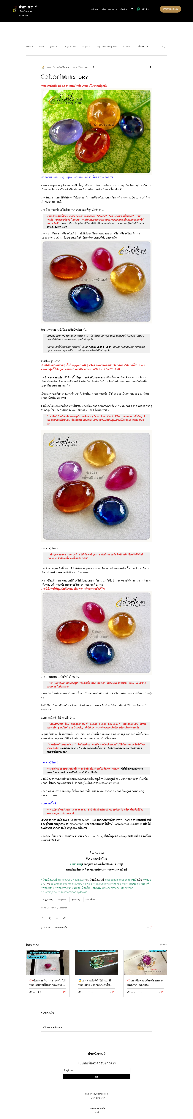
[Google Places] (132, 9)
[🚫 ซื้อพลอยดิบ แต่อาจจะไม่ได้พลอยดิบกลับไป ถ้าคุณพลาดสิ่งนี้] (47, 962)
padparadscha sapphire (106, 46)
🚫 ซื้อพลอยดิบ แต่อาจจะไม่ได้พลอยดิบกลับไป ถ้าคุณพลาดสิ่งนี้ (47, 983)
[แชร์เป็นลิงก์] (64, 918)
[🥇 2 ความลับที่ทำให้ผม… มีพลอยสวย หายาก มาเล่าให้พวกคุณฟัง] (96, 962)
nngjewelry (48, 899)
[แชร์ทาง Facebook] (42, 918)
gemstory (75, 899)
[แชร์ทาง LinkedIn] (56, 918)
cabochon (90, 899)
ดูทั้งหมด (163, 944)
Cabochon (127, 46)
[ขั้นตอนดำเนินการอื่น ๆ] (150, 67)
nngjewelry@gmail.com (97, 1093)
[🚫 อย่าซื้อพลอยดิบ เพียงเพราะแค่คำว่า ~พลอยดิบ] (145, 962)
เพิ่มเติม (141, 46)
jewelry (53, 46)
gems (41, 46)
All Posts (29, 46)
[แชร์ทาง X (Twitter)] (49, 918)
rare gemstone (69, 46)
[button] (163, 46)
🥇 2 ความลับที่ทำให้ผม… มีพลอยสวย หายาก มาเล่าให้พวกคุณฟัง (94, 983)
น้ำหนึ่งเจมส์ (27, 7)
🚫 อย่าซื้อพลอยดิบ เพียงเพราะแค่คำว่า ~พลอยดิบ (145, 982)
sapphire (86, 46)
